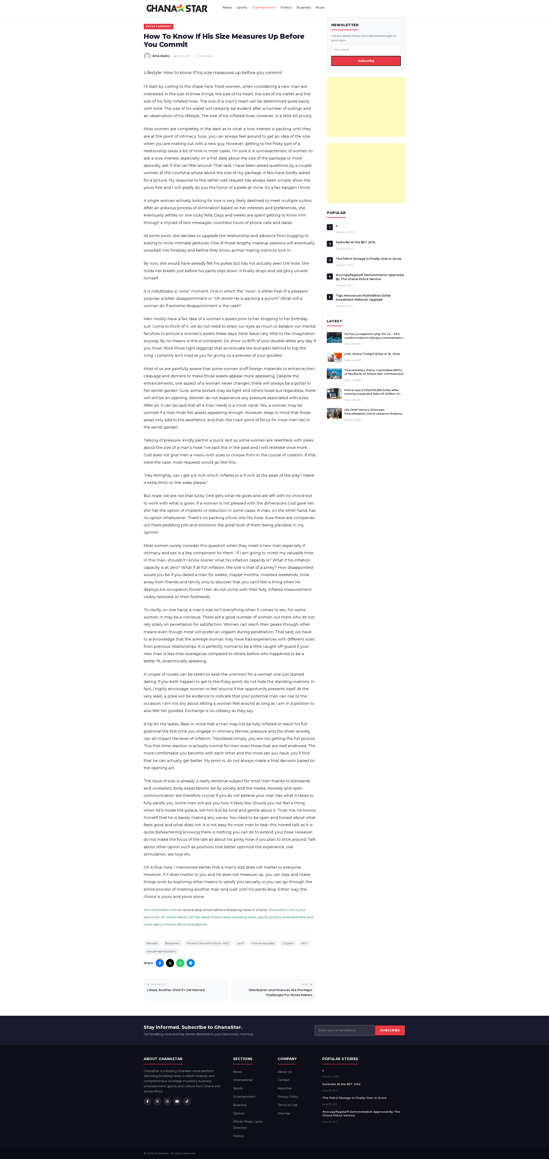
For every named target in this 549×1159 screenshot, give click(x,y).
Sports (242, 7)
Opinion (239, 1113)
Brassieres (172, 943)
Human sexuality (263, 943)
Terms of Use (287, 1105)
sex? (304, 943)
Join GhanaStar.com (160, 910)
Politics (286, 7)
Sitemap (284, 1113)
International (242, 1080)
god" (240, 943)
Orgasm (288, 943)
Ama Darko (161, 56)
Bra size (152, 943)
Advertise (285, 1088)
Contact (284, 1080)
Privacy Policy (288, 1097)
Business (304, 7)
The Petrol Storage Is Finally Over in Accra (368, 259)
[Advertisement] (366, 107)
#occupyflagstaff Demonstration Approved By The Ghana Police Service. (370, 277)
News (227, 7)
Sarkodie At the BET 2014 (355, 242)
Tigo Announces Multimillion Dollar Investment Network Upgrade (363, 298)
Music (320, 7)
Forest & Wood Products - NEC (208, 943)
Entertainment (264, 7)
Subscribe (366, 61)
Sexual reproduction (161, 951)
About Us (285, 1072)
